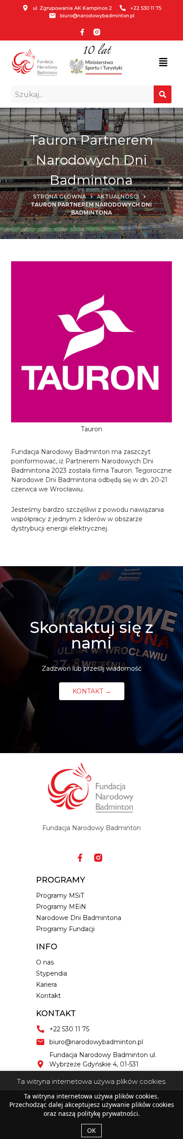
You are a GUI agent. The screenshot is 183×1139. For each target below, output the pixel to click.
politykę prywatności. (108, 1113)
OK (91, 1130)
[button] (163, 62)
